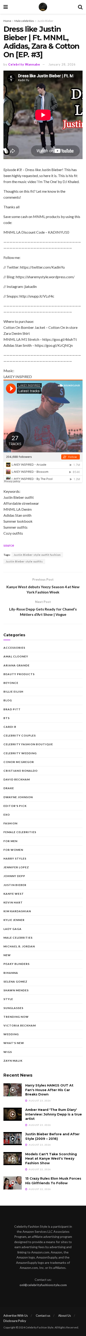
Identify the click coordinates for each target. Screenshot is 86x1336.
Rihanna (10, 973)
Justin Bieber (45, 21)
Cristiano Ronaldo (20, 770)
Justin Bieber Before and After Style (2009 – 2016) (52, 1136)
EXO (6, 814)
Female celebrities (19, 832)
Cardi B (9, 726)
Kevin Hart (13, 902)
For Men (10, 841)
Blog (7, 700)
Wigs (7, 1052)
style (8, 999)
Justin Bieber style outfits (24, 561)
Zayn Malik (12, 1060)
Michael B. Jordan (19, 946)
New (7, 955)
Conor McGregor (18, 762)
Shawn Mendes (16, 990)
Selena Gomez (15, 981)
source (8, 545)
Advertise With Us (15, 1315)
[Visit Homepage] (42, 6)
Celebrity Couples (19, 735)
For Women (13, 849)
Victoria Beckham (19, 1025)
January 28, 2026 (62, 64)
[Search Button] (80, 7)
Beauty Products (19, 674)
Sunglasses (13, 1008)
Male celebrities (24, 21)
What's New (13, 1043)
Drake (8, 788)
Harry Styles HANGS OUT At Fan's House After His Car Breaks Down (49, 1089)
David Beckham (16, 779)
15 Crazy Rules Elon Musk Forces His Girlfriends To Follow (53, 1180)
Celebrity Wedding (20, 753)
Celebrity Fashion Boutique (28, 744)
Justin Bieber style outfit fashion (37, 554)
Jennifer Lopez (16, 867)
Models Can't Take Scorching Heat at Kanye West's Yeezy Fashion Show (51, 1158)
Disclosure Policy (14, 1321)
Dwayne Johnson (18, 797)
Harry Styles (14, 858)
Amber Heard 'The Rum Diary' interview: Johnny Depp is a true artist (53, 1114)
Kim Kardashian (17, 911)
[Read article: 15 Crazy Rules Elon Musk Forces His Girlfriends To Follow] (12, 1183)
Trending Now (16, 1016)
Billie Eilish (13, 691)
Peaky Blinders (16, 964)
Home (7, 21)
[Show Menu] (5, 7)
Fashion (10, 823)
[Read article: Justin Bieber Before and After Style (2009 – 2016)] (12, 1138)
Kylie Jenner (14, 920)
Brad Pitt (12, 709)
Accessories (14, 647)
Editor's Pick (15, 806)
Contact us (43, 1315)
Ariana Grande (16, 665)
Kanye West (13, 893)
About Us (64, 1315)
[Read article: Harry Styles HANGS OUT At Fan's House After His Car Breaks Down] (12, 1089)
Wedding (11, 1034)
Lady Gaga (12, 929)
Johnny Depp (14, 876)
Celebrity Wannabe (24, 64)
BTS (6, 718)
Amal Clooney (15, 656)
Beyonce (10, 683)
